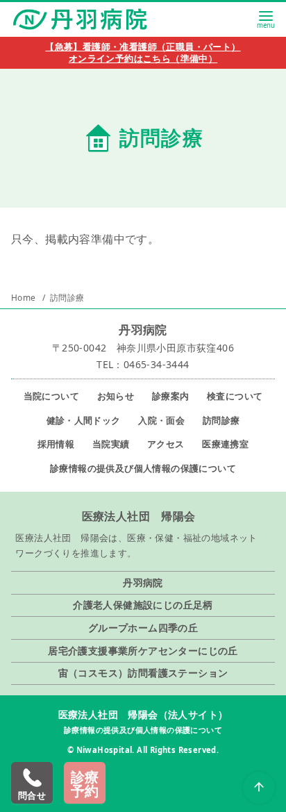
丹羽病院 (143, 582)
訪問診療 (67, 298)
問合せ (32, 795)
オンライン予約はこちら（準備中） (143, 58)
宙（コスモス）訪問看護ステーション (143, 672)
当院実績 (111, 444)
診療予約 (85, 784)
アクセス (166, 444)
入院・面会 (161, 420)
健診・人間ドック (84, 420)
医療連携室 (225, 444)
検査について (234, 396)
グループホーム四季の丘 (143, 627)
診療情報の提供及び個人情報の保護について (143, 468)
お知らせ (116, 396)
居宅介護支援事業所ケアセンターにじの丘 (143, 650)
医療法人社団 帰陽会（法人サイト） (143, 714)
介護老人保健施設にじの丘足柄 (143, 604)
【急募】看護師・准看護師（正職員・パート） (142, 46)
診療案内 (171, 396)
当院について (51, 396)
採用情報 (56, 444)
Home (24, 298)
